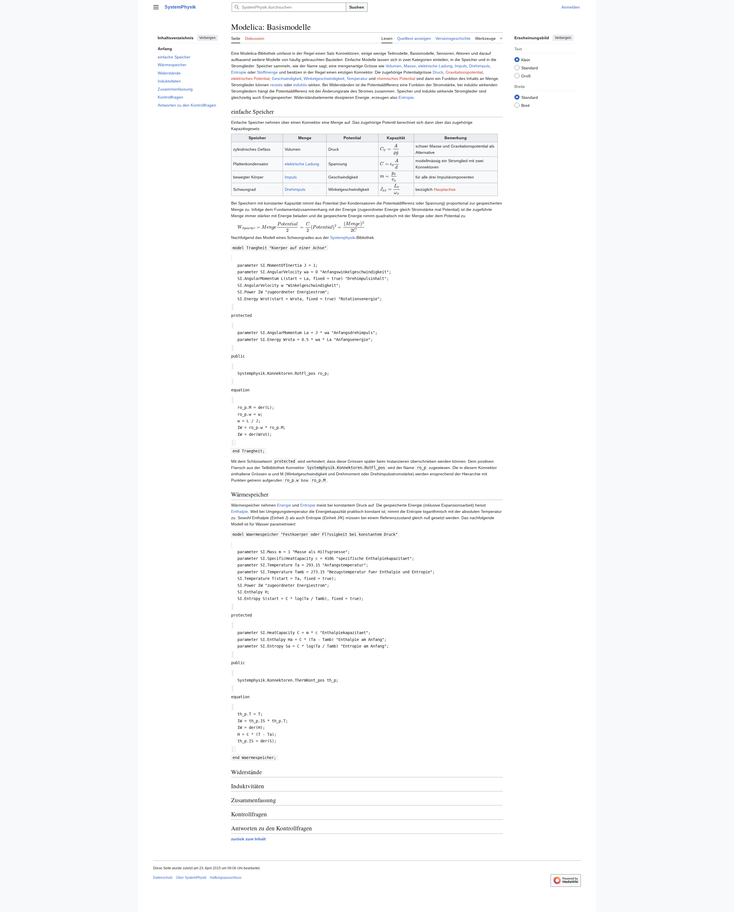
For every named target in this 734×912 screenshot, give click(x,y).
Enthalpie (239, 511)
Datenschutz (163, 878)
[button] (156, 7)
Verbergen (207, 38)
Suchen (356, 7)
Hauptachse (445, 189)
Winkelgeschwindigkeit (324, 78)
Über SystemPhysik (191, 878)
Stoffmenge (267, 72)
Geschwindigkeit (286, 78)
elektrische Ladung (435, 66)
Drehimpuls (479, 66)
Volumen (393, 66)
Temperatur (357, 78)
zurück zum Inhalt (248, 839)
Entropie (238, 72)
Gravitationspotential (464, 72)
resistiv (276, 85)
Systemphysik (342, 237)
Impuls (461, 66)
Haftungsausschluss (225, 878)
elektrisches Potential (250, 78)
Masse (410, 66)
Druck (438, 72)
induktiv (300, 85)
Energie (284, 505)
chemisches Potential (396, 78)
